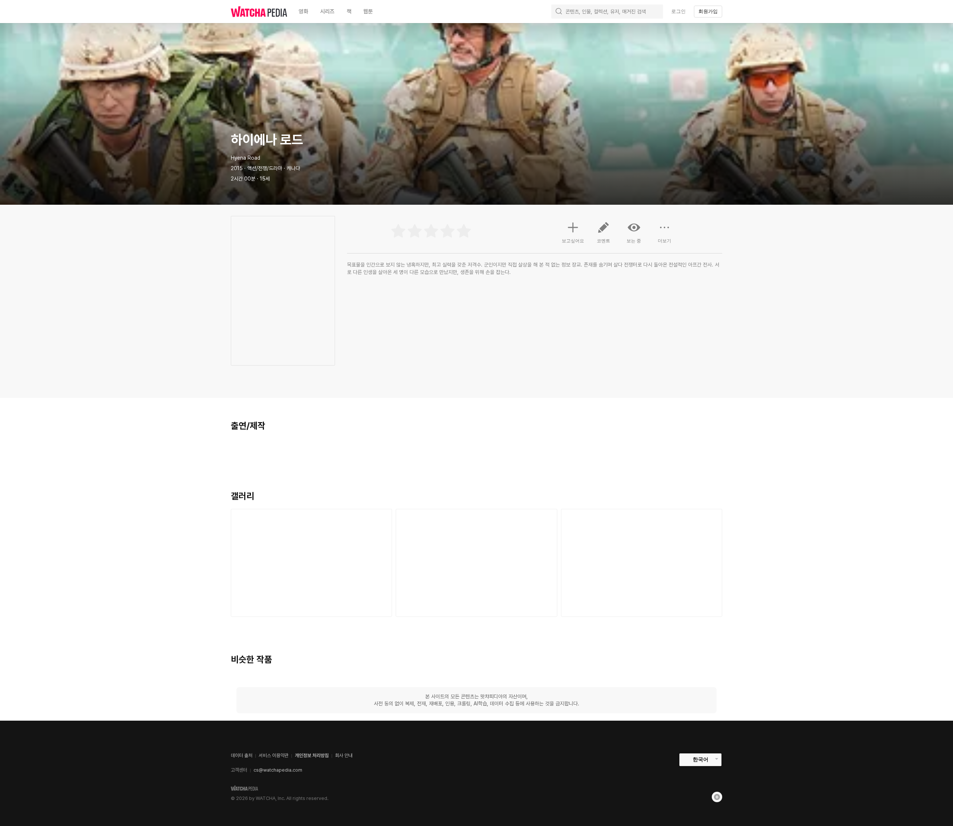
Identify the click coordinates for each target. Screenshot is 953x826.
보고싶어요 (573, 240)
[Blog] (717, 797)
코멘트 (603, 240)
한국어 (700, 759)
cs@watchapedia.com (278, 770)
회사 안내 (344, 755)
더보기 (664, 240)
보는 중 (634, 240)
